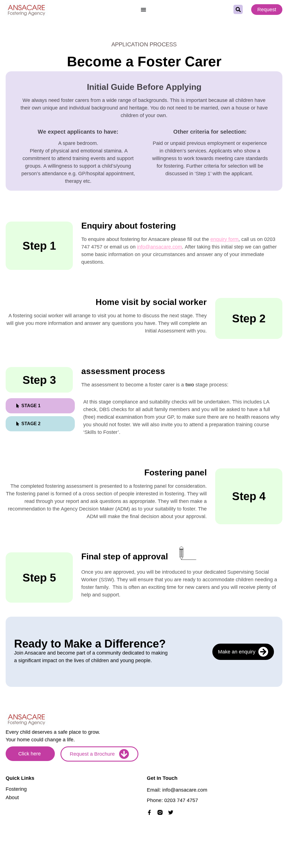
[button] (238, 9)
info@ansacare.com (159, 247)
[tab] (40, 405)
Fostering (16, 789)
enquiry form (224, 239)
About (12, 797)
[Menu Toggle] (143, 9)
